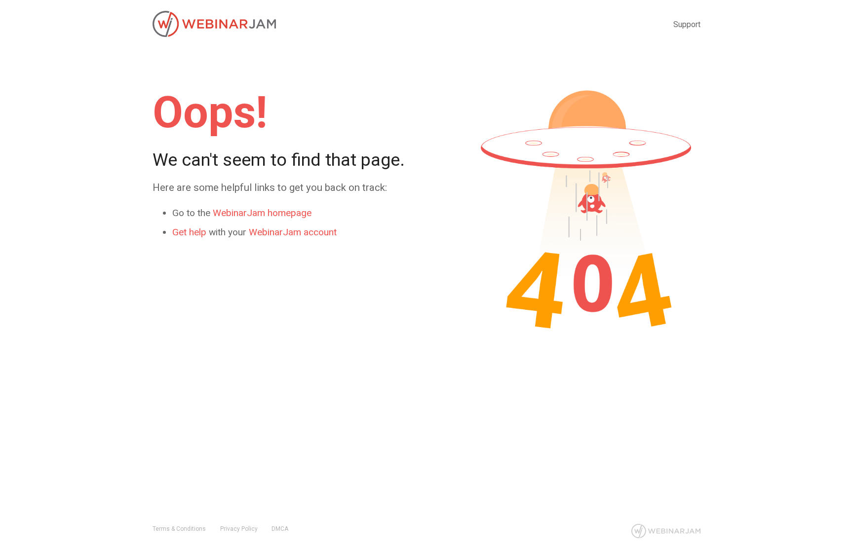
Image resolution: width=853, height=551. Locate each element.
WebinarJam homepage (262, 213)
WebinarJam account (293, 232)
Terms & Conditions (179, 528)
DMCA (279, 528)
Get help (189, 232)
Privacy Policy (239, 528)
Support (686, 24)
